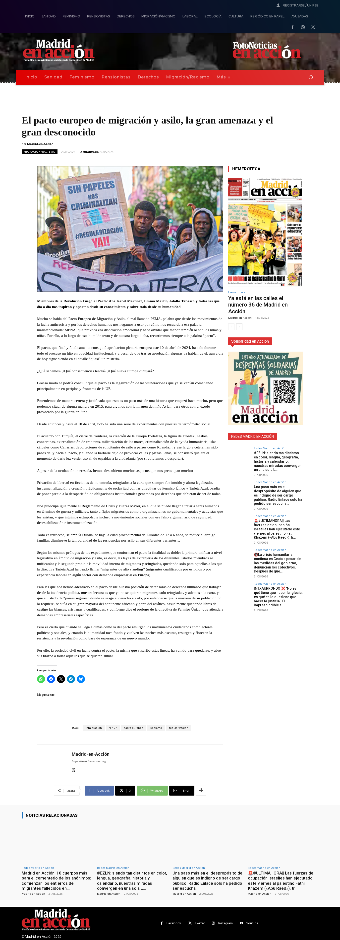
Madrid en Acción (240, 317)
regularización (178, 728)
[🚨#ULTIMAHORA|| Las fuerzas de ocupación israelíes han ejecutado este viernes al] (239, 525)
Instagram (225, 923)
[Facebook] (292, 27)
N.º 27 (113, 728)
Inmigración (94, 728)
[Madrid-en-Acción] (54, 761)
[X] (313, 27)
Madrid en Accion (33, 893)
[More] (201, 791)
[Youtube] (241, 923)
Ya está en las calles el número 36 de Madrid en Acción (258, 304)
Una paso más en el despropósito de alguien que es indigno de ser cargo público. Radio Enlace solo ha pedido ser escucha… (278, 495)
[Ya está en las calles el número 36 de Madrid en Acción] (265, 232)
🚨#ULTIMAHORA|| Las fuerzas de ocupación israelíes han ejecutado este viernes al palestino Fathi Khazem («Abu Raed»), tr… (277, 529)
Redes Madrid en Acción (270, 448)
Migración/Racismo (40, 151)
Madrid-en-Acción (40, 144)
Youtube (252, 923)
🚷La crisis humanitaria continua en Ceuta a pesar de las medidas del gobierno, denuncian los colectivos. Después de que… (277, 563)
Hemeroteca (236, 292)
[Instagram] (303, 27)
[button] (310, 77)
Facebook (174, 923)
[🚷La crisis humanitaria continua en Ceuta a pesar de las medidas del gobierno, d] (239, 559)
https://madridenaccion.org (89, 761)
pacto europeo (133, 728)
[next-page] (239, 326)
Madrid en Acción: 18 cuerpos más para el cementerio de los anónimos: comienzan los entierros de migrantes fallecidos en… (56, 881)
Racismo (156, 728)
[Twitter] (190, 923)
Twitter (200, 923)
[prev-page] (231, 326)
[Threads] (73, 769)
